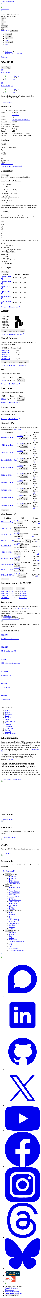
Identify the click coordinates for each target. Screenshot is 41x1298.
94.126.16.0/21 (6, 291)
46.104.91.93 (5, 552)
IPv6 (7, 175)
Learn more (17, 429)
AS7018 (17, 538)
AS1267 (17, 568)
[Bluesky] (22, 1254)
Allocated (4, 133)
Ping (11, 437)
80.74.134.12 (5, 598)
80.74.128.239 (5, 497)
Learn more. (16, 608)
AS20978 (17, 549)
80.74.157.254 (5, 505)
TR (38, 554)
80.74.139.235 (5, 437)
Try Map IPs (7, 853)
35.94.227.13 (5, 534)
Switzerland (15, 115)
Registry (3, 131)
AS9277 (17, 544)
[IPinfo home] (20, 8)
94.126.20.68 (5, 350)
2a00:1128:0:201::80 (7, 595)
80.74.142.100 (5, 356)
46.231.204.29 (5, 354)
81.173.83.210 (5, 467)
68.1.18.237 (5, 528)
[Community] (22, 979)
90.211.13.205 (5, 564)
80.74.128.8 (5, 352)
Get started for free (7, 102)
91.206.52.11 (7, 617)
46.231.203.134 (6, 452)
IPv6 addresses (5, 126)
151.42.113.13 (5, 569)
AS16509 (17, 533)
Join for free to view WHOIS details (14, 331)
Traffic (3, 152)
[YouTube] (22, 1119)
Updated (3, 135)
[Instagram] (22, 1185)
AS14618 (17, 520)
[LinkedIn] (22, 1015)
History (3, 30)
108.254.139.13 (6, 540)
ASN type (4, 129)
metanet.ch (26, 120)
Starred (7, 30)
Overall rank (5, 146)
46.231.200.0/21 (6, 286)
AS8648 (3, 380)
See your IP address (9, 837)
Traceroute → (24, 608)
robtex (11, 759)
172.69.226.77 (5, 558)
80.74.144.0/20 (6, 281)
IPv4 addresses (5, 124)
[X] (22, 1088)
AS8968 (17, 573)
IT (37, 570)
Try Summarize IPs (9, 871)
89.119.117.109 (6, 575)
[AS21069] (5, 619)
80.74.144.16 (5, 490)
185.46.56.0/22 (6, 296)
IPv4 (3, 175)
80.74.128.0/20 (6, 276)
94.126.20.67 (5, 475)
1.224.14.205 (5, 546)
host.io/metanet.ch (17, 120)
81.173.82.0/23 (6, 301)
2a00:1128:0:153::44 (7, 460)
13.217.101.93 (5, 522)
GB (38, 565)
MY (38, 560)
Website (3, 120)
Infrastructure (5, 160)
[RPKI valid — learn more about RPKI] (2, 279)
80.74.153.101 (5, 482)
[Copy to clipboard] (3, 67)
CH (34, 440)
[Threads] (22, 1220)
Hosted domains (6, 122)
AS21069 (20, 436)
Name (3, 112)
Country (3, 116)
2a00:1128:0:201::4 (7, 591)
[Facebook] (22, 1149)
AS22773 (17, 525)
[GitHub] (22, 1052)
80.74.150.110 (5, 359)
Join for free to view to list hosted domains (16, 362)
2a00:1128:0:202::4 (7, 593)
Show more (5, 510)
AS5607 (17, 562)
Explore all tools (8, 819)
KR (38, 546)
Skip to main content (7, 1)
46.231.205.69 (5, 445)
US (39, 523)
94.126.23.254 (14, 619)
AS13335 (17, 557)
